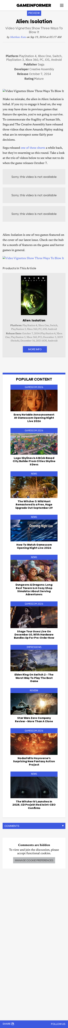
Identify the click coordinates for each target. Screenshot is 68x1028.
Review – (34, 719)
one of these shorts (33, 148)
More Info (35, 349)
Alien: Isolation (34, 320)
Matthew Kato (18, 37)
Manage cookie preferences (34, 860)
